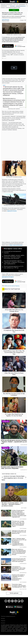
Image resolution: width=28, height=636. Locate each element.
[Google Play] (18, 606)
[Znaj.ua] (14, 1)
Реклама (3, 618)
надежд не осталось (12, 211)
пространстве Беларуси (8, 277)
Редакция (3, 620)
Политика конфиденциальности (8, 616)
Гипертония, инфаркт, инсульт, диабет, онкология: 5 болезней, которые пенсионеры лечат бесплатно (14, 257)
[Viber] (12, 601)
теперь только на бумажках (15, 245)
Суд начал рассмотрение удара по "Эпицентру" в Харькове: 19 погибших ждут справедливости (14, 262)
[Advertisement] (14, 145)
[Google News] (15, 601)
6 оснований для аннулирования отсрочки (12, 252)
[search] (1, 1)
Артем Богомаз (5, 19)
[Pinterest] (22, 601)
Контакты (3, 622)
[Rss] (5, 601)
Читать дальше (14, 593)
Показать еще (22, 271)
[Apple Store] (9, 606)
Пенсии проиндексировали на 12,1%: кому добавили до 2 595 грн (14, 267)
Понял (14, 10)
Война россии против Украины (12, 285)
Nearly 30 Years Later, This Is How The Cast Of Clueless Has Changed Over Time (14, 352)
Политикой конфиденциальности (18, 6)
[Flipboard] (19, 601)
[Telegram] (9, 601)
